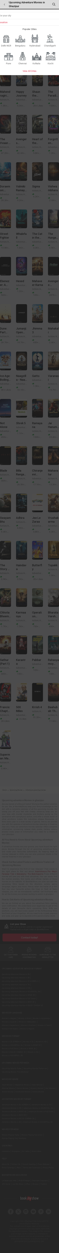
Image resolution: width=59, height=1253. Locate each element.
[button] (4, 4)
